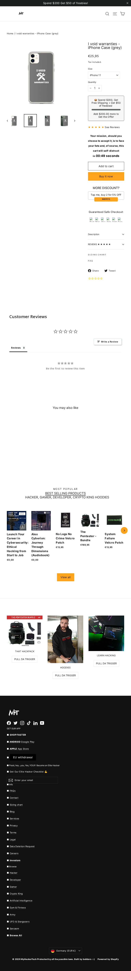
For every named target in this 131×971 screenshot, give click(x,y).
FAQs (13, 790)
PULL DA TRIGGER (24, 659)
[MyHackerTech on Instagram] (22, 723)
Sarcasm (14, 928)
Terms (13, 832)
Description (93, 234)
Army (12, 914)
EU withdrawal (23, 757)
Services (14, 818)
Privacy (14, 825)
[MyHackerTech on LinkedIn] (35, 723)
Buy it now (106, 176)
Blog (12, 811)
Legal (13, 839)
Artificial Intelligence (21, 900)
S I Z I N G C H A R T (97, 254)
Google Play (27, 741)
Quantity (92, 82)
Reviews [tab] (16, 347)
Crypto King (16, 893)
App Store (19, 748)
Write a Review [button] (109, 341)
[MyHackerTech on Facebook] (9, 723)
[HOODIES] (65, 639)
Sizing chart (16, 804)
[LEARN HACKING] (106, 633)
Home (10, 33)
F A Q (90, 261)
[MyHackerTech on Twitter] (15, 723)
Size (90, 69)
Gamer (13, 886)
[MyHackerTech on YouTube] (42, 723)
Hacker (14, 872)
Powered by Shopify (108, 959)
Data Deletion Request (22, 846)
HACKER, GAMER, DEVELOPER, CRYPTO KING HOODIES (67, 497)
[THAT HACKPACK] (24, 631)
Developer (15, 879)
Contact (14, 797)
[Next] (124, 530)
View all (66, 577)
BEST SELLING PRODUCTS (65, 493)
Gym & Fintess (18, 907)
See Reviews (112, 127)
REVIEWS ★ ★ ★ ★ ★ (99, 244)
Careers (14, 853)
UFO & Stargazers (20, 921)
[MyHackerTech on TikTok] (29, 723)
